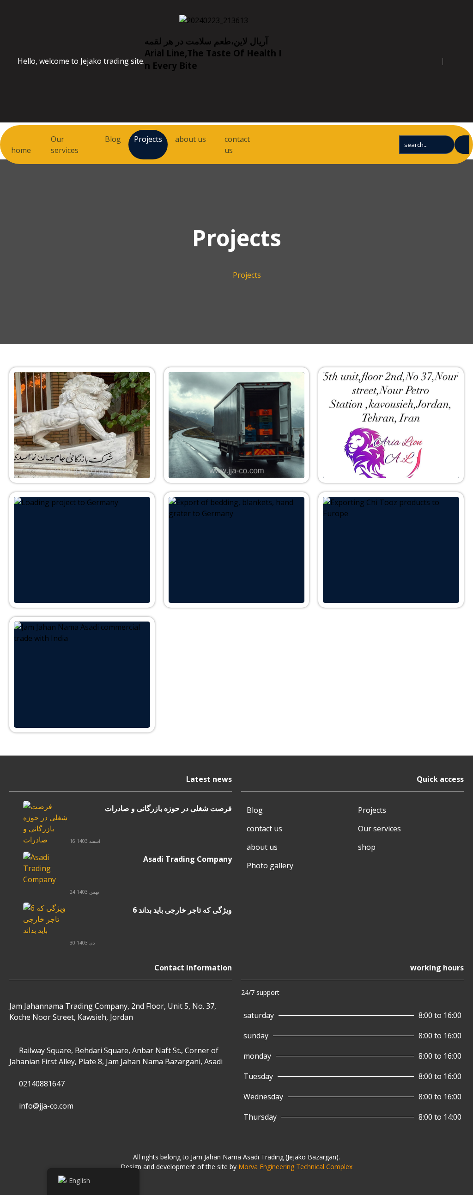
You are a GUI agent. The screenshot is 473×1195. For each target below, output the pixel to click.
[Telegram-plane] (301, 59)
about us (190, 139)
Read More (33, 377)
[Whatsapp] (321, 59)
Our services (65, 144)
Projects (148, 139)
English (79, 1180)
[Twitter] (291, 59)
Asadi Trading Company (187, 859)
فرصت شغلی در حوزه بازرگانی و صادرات (168, 808)
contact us (237, 144)
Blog (113, 139)
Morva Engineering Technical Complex (295, 1166)
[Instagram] (311, 59)
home (21, 150)
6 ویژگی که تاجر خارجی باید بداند (182, 910)
